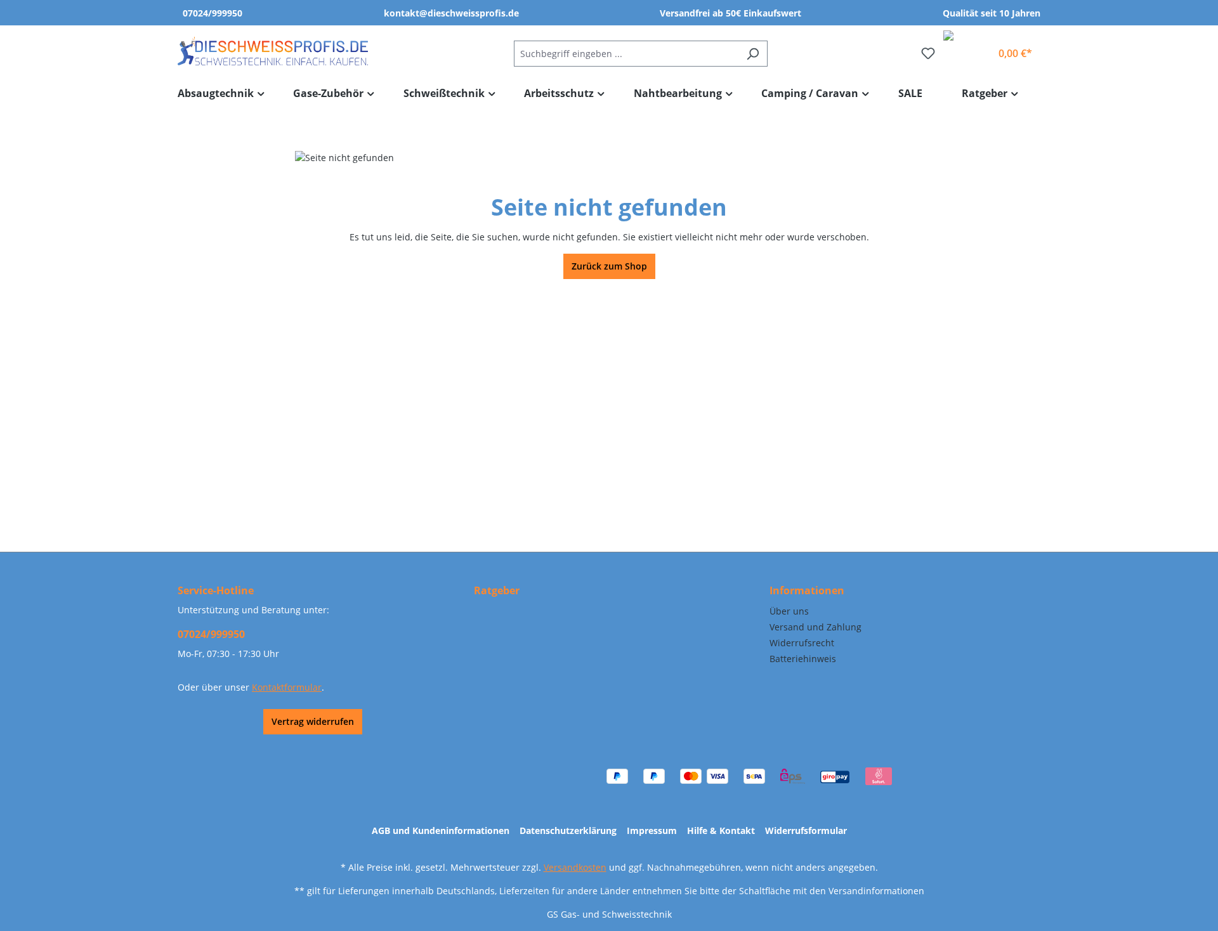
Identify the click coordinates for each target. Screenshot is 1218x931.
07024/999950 (212, 13)
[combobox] (626, 54)
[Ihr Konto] (977, 48)
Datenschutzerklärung (568, 830)
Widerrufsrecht (801, 643)
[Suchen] (753, 54)
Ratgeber (497, 590)
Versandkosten (575, 867)
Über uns (789, 611)
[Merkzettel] (928, 53)
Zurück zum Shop (609, 266)
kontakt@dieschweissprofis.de (451, 13)
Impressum (652, 830)
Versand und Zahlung (815, 627)
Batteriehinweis (802, 659)
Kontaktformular (287, 687)
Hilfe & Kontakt (721, 830)
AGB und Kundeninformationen (440, 830)
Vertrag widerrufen (313, 721)
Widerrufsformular (806, 830)
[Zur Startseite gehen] (273, 51)
